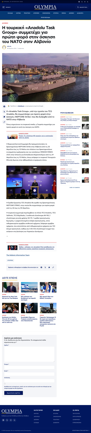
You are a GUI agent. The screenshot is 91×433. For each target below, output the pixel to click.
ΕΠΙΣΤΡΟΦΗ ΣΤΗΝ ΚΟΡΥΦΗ (80, 430)
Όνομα (6, 364)
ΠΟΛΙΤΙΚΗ (27, 13)
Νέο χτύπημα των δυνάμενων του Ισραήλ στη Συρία (28, 298)
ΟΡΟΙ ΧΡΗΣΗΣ (77, 416)
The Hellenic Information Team (18, 255)
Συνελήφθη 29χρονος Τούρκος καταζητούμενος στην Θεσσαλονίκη (29, 318)
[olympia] (45, 7)
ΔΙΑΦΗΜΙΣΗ (76, 419)
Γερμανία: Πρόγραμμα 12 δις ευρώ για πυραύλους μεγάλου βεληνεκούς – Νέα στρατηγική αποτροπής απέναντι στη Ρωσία (48, 321)
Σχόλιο (6, 345)
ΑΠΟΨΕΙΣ (36, 13)
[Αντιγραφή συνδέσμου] (4, 122)
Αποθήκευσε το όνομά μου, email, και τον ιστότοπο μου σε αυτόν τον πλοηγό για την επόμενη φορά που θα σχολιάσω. (27, 387)
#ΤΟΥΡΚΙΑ (10, 260)
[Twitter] (82, 1)
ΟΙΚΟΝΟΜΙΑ (46, 13)
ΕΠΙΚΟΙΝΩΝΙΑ (77, 422)
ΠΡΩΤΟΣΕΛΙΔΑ (45, 17)
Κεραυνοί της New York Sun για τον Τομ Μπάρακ (10, 297)
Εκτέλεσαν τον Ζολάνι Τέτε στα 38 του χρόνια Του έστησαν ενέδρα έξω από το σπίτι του (10, 319)
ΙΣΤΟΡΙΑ (56, 13)
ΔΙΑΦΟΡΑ (80, 13)
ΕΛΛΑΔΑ (10, 13)
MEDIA (64, 13)
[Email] (85, 1)
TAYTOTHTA (76, 413)
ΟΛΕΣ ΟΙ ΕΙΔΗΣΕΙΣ (75, 187)
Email (6, 371)
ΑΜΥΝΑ (18, 13)
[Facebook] (79, 1)
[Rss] (87, 1)
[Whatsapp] (4, 117)
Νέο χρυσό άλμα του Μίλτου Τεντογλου (46, 297)
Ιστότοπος (7, 377)
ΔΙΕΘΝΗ (71, 13)
